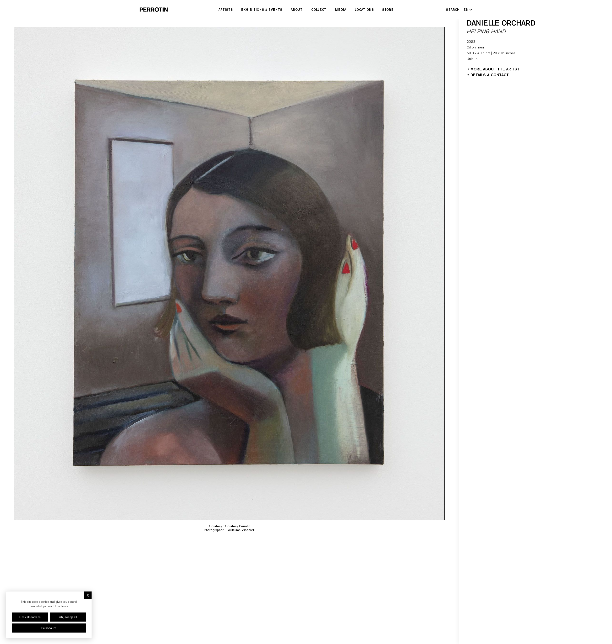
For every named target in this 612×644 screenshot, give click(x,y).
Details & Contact (489, 74)
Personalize (48, 628)
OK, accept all (68, 617)
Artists (226, 9)
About (296, 9)
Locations (364, 9)
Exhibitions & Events (261, 9)
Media (340, 9)
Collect (319, 9)
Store (387, 9)
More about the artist (494, 69)
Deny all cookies (29, 617)
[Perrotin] (154, 9)
